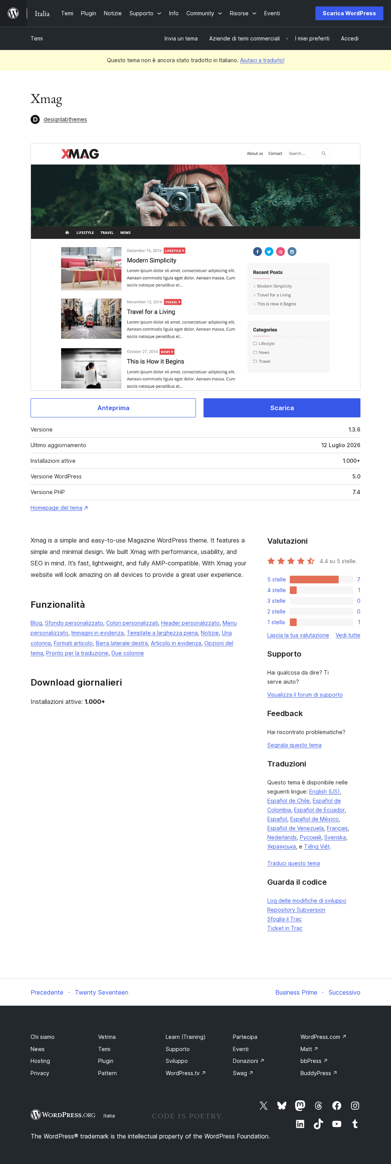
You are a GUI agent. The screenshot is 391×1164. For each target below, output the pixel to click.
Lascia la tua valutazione (298, 635)
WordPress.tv (186, 1073)
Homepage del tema (56, 507)
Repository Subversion (296, 909)
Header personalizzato (190, 623)
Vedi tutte (348, 635)
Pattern (107, 1073)
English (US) (324, 791)
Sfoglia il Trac (284, 919)
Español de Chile (288, 800)
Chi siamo (43, 1037)
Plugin (105, 1061)
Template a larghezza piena (162, 632)
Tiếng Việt (317, 846)
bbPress (314, 1061)
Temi (37, 38)
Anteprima (113, 408)
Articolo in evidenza (176, 643)
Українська (281, 846)
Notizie (210, 632)
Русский (310, 837)
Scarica (282, 408)
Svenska (335, 837)
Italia (109, 1115)
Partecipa (245, 1037)
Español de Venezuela (295, 828)
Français (337, 828)
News (38, 1049)
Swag (243, 1073)
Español (277, 819)
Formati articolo (73, 643)
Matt (309, 1049)
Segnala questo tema (294, 745)
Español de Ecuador (319, 810)
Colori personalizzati (132, 623)
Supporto (178, 1049)
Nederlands (282, 837)
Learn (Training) (186, 1037)
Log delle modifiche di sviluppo (306, 900)
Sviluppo (177, 1061)
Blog (36, 623)
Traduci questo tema (293, 863)
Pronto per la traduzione (77, 653)
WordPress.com (324, 1037)
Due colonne (127, 653)
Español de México (314, 819)
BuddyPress (319, 1073)
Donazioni (249, 1061)
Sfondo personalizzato (74, 623)
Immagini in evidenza (97, 632)
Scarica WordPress (349, 13)
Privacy (40, 1073)
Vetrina (107, 1037)
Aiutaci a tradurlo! (262, 60)
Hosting (40, 1061)
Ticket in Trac (284, 928)
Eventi (241, 1049)
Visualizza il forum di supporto (305, 694)
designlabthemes (65, 119)
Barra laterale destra (122, 643)
